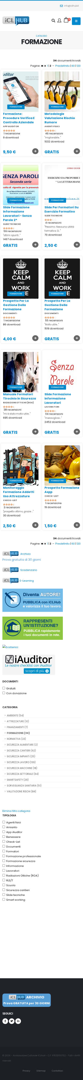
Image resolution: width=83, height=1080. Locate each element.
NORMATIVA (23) (16, 739)
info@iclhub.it (71, 5)
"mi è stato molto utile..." (16, 413)
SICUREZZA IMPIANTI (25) (21, 756)
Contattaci (57, 1070)
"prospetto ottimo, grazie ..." (18, 511)
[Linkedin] (18, 1021)
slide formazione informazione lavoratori (58, 398)
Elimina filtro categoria (16, 811)
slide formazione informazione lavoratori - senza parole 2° (17, 213)
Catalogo (41, 35)
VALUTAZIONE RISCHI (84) (21, 791)
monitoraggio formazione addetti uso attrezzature (18, 492)
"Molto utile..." (52, 324)
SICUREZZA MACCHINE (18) (22, 768)
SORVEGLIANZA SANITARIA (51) (24, 785)
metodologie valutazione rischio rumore (60, 118)
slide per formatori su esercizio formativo (62, 209)
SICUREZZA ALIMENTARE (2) (22, 744)
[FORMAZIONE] (20, 91)
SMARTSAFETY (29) (18, 779)
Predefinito (62, 66)
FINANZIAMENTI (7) (17, 727)
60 (73, 66)
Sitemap (41, 1070)
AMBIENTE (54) (15, 715)
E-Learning (26, 581)
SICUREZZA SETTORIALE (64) (23, 774)
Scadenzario (28, 570)
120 (79, 66)
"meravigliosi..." (53, 418)
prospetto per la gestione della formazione (16, 305)
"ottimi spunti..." (11, 235)
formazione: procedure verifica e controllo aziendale (19, 118)
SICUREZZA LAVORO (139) (21, 762)
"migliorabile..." (53, 137)
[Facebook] (5, 1021)
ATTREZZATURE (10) (18, 721)
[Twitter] (12, 1021)
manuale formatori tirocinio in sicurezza (19, 396)
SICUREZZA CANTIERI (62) (21, 750)
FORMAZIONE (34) (18, 733)
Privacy (26, 1070)
